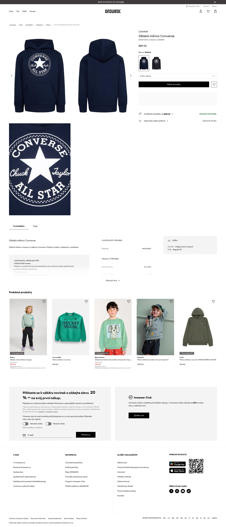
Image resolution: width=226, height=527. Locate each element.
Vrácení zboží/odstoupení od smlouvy (133, 467)
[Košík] (215, 11)
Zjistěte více (139, 415)
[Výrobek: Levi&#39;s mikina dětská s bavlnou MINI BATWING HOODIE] (197, 327)
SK (204, 518)
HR (181, 518)
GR (177, 518)
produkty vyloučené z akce (48, 412)
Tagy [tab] (35, 226)
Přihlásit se (85, 435)
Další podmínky (71, 467)
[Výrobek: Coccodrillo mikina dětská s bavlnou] (70, 327)
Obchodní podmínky (74, 462)
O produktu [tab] (18, 226)
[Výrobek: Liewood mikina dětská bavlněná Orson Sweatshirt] (155, 327)
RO (197, 518)
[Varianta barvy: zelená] (144, 63)
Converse (143, 31)
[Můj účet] (200, 11)
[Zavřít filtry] (215, 2)
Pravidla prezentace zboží (76, 477)
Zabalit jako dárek (125, 486)
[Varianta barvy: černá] (156, 63)
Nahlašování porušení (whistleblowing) (29, 481)
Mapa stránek (81, 518)
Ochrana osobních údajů (23, 486)
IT (189, 518)
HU (186, 518)
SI (201, 518)
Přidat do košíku (174, 84)
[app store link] (177, 470)
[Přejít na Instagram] (177, 491)
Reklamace (122, 462)
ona (11, 11)
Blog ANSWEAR (71, 472)
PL (193, 518)
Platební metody (124, 477)
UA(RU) (214, 518)
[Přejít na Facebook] (171, 491)
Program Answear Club (75, 481)
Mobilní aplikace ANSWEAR (77, 486)
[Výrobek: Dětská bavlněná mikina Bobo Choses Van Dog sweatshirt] (113, 327)
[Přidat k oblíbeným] (214, 84)
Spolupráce (18, 472)
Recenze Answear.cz (22, 467)
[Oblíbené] (208, 11)
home (32, 11)
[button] (178, 76)
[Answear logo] (113, 11)
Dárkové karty (123, 481)
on (17, 11)
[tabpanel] (113, 256)
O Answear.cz (19, 462)
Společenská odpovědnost (24, 477)
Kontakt (120, 495)
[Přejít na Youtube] (183, 491)
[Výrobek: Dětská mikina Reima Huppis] (28, 327)
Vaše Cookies (69, 518)
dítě (24, 11)
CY (169, 518)
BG (164, 518)
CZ (173, 518)
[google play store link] (177, 464)
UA (208, 518)
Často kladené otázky (126, 491)
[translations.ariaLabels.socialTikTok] (189, 491)
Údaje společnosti (55, 518)
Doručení (121, 472)
